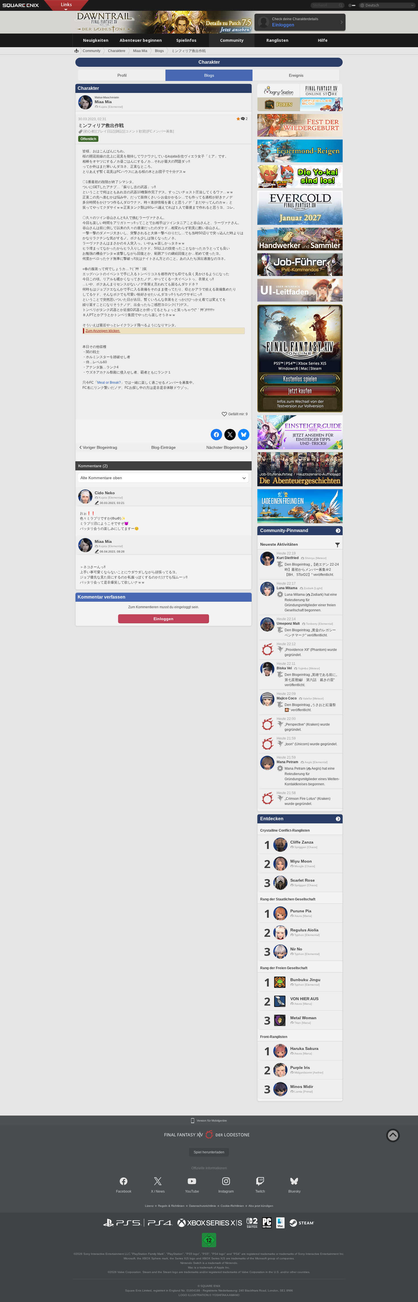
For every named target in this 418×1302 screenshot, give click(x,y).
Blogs (209, 75)
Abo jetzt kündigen (261, 1205)
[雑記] (119, 131)
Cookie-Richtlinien (232, 1205)
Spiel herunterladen (209, 1152)
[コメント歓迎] (135, 131)
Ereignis (296, 75)
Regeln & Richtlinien (171, 1205)
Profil (122, 75)
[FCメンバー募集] (160, 131)
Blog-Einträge (163, 447)
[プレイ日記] (105, 131)
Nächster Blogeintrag (225, 447)
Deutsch (372, 5)
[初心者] (89, 131)
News (160, 1191)
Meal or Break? (109, 383)
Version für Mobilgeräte (212, 1120)
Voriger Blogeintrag (100, 447)
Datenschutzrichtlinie (202, 1205)
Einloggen (163, 618)
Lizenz (149, 1205)
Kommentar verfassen (101, 597)
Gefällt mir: (238, 414)
